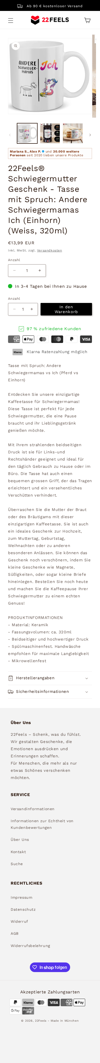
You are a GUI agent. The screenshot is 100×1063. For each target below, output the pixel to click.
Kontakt (18, 852)
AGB (15, 933)
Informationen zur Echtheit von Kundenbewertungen (42, 824)
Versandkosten (49, 250)
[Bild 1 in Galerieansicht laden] (27, 133)
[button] (11, 20)
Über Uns (20, 839)
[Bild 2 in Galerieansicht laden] (50, 133)
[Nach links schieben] (10, 135)
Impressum (21, 897)
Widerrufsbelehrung (30, 946)
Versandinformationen (33, 809)
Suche (17, 864)
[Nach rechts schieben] (90, 135)
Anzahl (14, 260)
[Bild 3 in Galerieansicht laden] (73, 133)
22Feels (41, 1020)
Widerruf (19, 921)
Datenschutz (23, 909)
